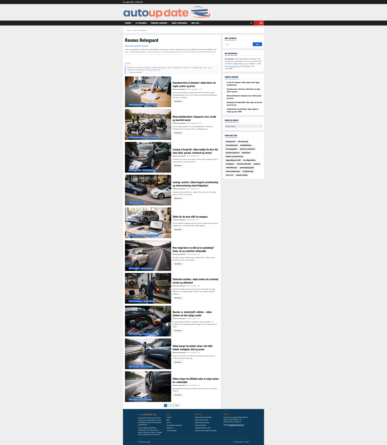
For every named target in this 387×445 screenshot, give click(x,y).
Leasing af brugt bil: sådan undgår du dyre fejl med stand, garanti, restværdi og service (148, 157)
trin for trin (229, 175)
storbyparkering (248, 171)
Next (177, 405)
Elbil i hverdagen (134, 268)
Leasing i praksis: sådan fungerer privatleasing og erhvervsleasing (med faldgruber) (148, 190)
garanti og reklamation (247, 149)
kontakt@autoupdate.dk (236, 425)
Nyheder (128, 23)
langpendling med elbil (233, 160)
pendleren (256, 164)
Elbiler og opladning (135, 235)
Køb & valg (195, 23)
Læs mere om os (235, 66)
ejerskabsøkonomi (232, 145)
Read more (129, 59)
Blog (168, 420)
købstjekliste (246, 152)
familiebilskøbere (246, 145)
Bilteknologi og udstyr (202, 422)
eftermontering (243, 141)
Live (261, 23)
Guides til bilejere (151, 104)
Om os (169, 422)
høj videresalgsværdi (232, 152)
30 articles (128, 63)
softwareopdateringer (233, 171)
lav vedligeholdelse (249, 160)
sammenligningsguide (247, 167)
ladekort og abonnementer (234, 156)
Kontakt (246, 442)
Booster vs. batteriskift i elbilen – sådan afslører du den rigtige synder (148, 321)
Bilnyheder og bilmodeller (203, 417)
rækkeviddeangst (231, 167)
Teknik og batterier (147, 268)
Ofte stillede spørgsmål (174, 425)
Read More (178, 101)
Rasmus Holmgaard (180, 89)
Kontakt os (170, 428)
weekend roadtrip (241, 175)
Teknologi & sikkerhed (159, 23)
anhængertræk (230, 141)
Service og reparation (135, 301)
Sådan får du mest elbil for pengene (148, 222)
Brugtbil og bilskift (135, 170)
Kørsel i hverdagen (151, 137)
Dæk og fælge (133, 399)
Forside (169, 417)
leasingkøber (230, 164)
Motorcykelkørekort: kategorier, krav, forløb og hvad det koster (148, 124)
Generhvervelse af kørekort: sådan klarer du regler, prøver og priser (148, 91)
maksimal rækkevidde (244, 164)
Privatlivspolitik (171, 430)
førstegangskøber (231, 149)
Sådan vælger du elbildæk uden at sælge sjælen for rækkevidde (148, 386)
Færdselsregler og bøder (136, 104)
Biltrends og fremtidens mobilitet (205, 430)
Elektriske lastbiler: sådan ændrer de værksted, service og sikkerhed (148, 288)
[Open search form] (251, 23)
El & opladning (141, 23)
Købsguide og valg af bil (150, 235)
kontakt (247, 66)
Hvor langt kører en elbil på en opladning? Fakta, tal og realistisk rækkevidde (148, 255)
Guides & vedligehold (179, 23)
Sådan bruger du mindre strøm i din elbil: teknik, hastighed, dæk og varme (148, 353)
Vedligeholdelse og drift (203, 428)
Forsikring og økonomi (149, 170)
